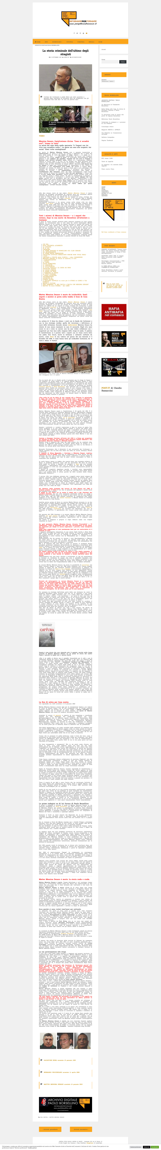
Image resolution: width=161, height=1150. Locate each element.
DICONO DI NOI (107, 193)
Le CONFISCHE (47, 265)
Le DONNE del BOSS (49, 271)
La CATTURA (47, 247)
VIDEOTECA (80, 42)
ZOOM (100, 42)
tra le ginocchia (69, 417)
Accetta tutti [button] (155, 1147)
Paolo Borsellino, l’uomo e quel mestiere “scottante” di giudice (112, 270)
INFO (46, 42)
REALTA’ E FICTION (49, 283)
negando (58, 582)
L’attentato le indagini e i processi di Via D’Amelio (113, 122)
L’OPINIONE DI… (48, 278)
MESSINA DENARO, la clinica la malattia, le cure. (59, 258)
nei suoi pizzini (51, 516)
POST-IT (106, 388)
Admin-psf (66, 57)
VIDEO (41, 136)
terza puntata (68, 406)
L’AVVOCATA (47, 269)
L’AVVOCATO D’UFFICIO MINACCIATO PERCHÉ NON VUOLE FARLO (64, 254)
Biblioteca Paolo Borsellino (111, 119)
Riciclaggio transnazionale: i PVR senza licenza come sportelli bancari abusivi (113, 262)
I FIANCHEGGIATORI (49, 260)
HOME (103, 187)
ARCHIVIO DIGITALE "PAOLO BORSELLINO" (111, 100)
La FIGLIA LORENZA (49, 270)
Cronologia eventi (107, 126)
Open (77, 464)
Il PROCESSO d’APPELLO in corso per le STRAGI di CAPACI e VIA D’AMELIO (65, 281)
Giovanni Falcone (45, 386)
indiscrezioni (72, 325)
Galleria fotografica (108, 137)
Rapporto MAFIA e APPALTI (111, 129)
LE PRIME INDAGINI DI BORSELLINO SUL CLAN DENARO (62, 250)
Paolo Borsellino (59, 386)
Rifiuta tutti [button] (146, 1147)
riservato (62, 574)
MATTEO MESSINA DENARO (56, 1117)
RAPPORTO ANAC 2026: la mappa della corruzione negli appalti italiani (113, 257)
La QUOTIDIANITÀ (49, 266)
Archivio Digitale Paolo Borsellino (47, 45)
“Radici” (79, 406)
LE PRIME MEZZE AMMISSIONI (53, 253)
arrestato (67, 198)
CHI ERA (45, 244)
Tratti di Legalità (107, 161)
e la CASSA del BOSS (64, 267)
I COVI (45, 256)
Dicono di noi (56, 42)
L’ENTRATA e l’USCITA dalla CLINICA (55, 257)
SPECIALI (104, 194)
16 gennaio (57, 715)
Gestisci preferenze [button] (135, 1147)
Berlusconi (53, 507)
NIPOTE (53, 269)
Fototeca (69, 42)
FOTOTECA (105, 191)
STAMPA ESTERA (48, 279)
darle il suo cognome (62, 569)
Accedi (104, 49)
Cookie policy (32, 1148)
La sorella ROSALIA (50, 267)
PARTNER (104, 196)
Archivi (104, 79)
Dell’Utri (89, 507)
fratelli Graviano (65, 497)
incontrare (85, 565)
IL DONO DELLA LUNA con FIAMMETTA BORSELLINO (111, 266)
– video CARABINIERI (75, 257)
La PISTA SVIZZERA (49, 274)
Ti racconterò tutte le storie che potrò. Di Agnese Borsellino (113, 115)
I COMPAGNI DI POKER (50, 273)
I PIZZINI (46, 261)
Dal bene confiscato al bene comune (114, 232)
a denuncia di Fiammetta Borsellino (110, 105)
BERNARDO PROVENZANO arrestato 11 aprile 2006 (61, 1072)
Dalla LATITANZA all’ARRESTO (53, 245)
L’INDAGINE (46, 249)
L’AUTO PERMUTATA (49, 263)
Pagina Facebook (107, 140)
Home (38, 42)
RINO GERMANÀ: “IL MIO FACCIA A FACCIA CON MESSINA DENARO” (66, 284)
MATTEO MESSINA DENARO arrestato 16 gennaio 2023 (63, 1084)
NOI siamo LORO (107, 158)
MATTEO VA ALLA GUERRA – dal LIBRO (56, 286)
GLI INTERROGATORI (50, 252)
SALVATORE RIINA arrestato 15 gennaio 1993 (60, 1060)
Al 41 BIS (46, 248)
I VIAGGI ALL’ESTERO (50, 275)
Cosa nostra (44, 1117)
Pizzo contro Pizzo (108, 169)
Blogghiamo (90, 1143)
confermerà (57, 508)
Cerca (103, 59)
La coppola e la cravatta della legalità (112, 165)
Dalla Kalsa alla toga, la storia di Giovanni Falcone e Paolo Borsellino (113, 110)
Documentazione (76, 57)
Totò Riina (49, 203)
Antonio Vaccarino (67, 933)
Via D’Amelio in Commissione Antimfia (112, 133)
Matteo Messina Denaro (76, 193)
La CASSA (46, 262)
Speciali (91, 42)
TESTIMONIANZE (48, 276)
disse (52, 337)
